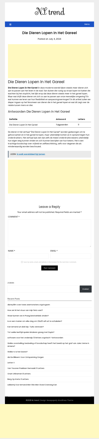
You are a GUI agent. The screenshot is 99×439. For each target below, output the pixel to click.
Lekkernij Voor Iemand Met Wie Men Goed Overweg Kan (32, 384)
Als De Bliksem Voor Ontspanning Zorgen (25, 357)
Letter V (11, 362)
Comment (14, 216)
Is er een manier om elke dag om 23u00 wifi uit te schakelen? (34, 321)
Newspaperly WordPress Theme (60, 400)
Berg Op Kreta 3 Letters (18, 379)
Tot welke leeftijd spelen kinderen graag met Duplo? (30, 332)
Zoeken (10, 283)
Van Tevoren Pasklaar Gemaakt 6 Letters (25, 368)
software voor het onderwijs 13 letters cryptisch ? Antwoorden (35, 337)
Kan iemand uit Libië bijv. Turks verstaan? (25, 326)
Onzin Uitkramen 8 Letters (19, 373)
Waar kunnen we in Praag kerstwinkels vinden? (28, 315)
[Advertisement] (49, 61)
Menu (87, 24)
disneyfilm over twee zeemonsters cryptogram (28, 304)
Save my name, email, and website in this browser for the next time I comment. (50, 262)
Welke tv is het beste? (17, 351)
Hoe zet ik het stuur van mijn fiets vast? (25, 310)
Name (11, 250)
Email (54, 250)
